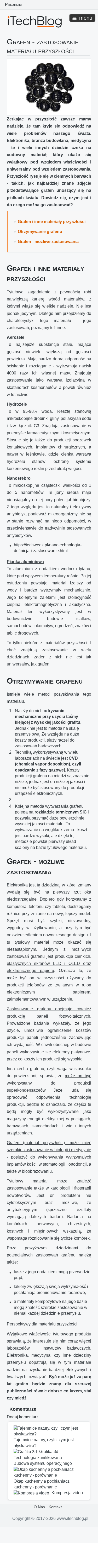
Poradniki (13, 4)
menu (85, 18)
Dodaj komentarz (22, 1417)
